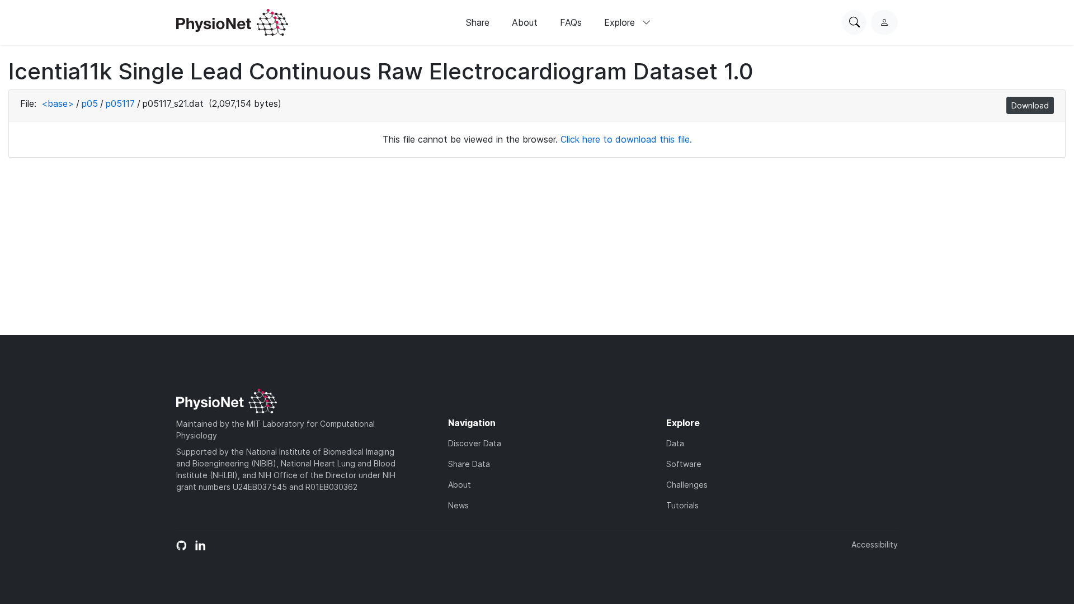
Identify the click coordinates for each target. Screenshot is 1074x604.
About (525, 22)
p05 (90, 103)
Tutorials (682, 505)
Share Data (469, 464)
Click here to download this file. (626, 139)
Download (1030, 105)
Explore (621, 22)
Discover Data (474, 443)
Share (477, 22)
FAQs (571, 22)
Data (675, 443)
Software (683, 464)
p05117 (120, 103)
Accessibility (874, 544)
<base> (57, 103)
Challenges (687, 484)
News (458, 505)
